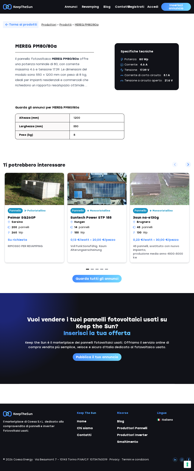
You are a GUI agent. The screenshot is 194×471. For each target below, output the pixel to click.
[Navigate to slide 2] (92, 269)
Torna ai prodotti (23, 24)
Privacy (115, 459)
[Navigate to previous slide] (175, 164)
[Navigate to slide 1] (87, 269)
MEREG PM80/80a (87, 24)
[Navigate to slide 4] (101, 269)
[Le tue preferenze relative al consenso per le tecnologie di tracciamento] (187, 464)
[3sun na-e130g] (159, 218)
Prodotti (65, 24)
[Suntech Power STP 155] (97, 218)
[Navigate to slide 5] (106, 269)
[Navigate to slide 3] (97, 269)
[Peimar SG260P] (34, 218)
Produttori (48, 24)
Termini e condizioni (135, 459)
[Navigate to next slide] (188, 164)
